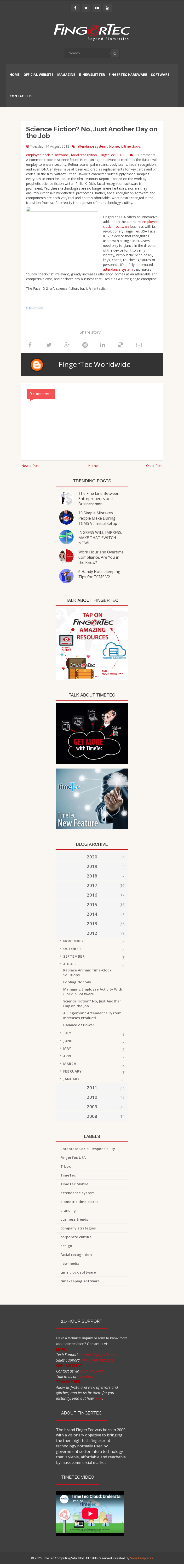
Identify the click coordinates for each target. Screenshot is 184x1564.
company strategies (78, 1228)
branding (68, 1210)
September (74, 956)
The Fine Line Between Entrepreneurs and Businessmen (98, 498)
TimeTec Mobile (74, 1184)
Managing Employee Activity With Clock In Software (92, 991)
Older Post (154, 465)
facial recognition (84, 155)
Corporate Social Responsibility (87, 1148)
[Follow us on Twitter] (86, 8)
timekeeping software (80, 1281)
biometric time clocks (125, 146)
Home (93, 465)
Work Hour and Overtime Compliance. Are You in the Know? (101, 557)
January (71, 1079)
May (67, 1048)
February (72, 1071)
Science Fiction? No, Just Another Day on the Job (92, 1003)
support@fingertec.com (99, 1354)
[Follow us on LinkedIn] (107, 8)
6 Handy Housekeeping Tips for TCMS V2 (99, 574)
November (73, 941)
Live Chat (85, 1376)
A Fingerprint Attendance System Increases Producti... (92, 1015)
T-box (65, 1166)
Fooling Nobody (77, 982)
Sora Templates (141, 1558)
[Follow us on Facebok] (75, 8)
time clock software (78, 1272)
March (69, 1063)
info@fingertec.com (97, 1360)
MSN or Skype (91, 1371)
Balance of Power (78, 1024)
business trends (74, 1219)
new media (69, 1263)
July (67, 1033)
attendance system (92, 146)
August (70, 964)
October (72, 948)
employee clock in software (47, 155)
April (68, 1056)
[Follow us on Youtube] (96, 8)
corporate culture (76, 1236)
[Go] (115, 53)
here (98, 1398)
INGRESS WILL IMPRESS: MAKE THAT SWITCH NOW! (100, 538)
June (67, 1040)
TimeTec (68, 1175)
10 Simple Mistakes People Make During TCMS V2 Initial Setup (97, 518)
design (66, 1245)
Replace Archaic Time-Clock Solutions (87, 972)
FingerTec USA (111, 155)
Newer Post (30, 465)
